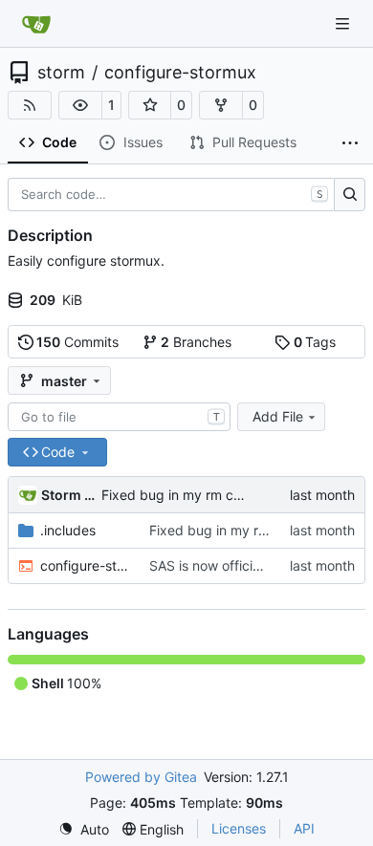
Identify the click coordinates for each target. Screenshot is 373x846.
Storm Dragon (68, 495)
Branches (196, 342)
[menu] (83, 829)
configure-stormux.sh (85, 565)
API (304, 828)
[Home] (36, 24)
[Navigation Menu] (344, 23)
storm (61, 72)
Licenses (238, 828)
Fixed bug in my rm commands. (199, 495)
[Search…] (349, 195)
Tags (315, 342)
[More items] (350, 143)
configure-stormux (180, 72)
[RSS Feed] (30, 105)
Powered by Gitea (141, 777)
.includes (68, 530)
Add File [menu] (277, 416)
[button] (80, 105)
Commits (77, 342)
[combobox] (119, 416)
